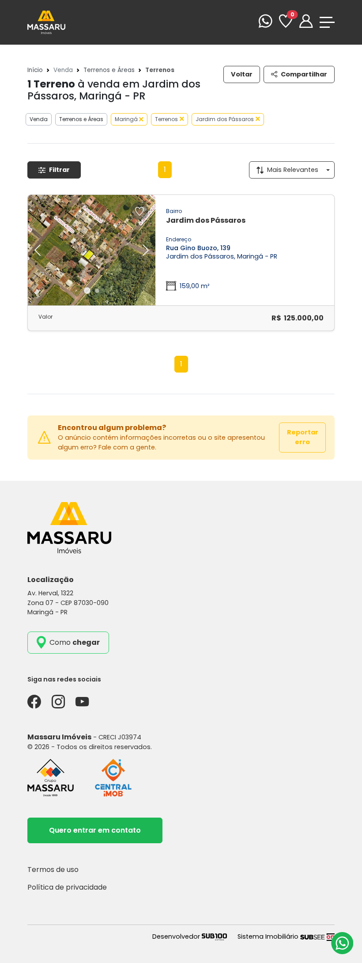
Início (35, 70)
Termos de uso (53, 869)
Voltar (242, 74)
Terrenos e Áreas (109, 70)
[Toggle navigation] (327, 22)
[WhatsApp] (265, 22)
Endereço (178, 239)
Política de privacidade (67, 887)
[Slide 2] (97, 290)
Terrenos (166, 119)
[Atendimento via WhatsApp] (342, 943)
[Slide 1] (87, 290)
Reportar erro (302, 437)
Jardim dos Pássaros (225, 119)
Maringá (127, 119)
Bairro (174, 211)
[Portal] (306, 22)
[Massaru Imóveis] (46, 22)
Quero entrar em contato (95, 830)
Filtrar (59, 169)
